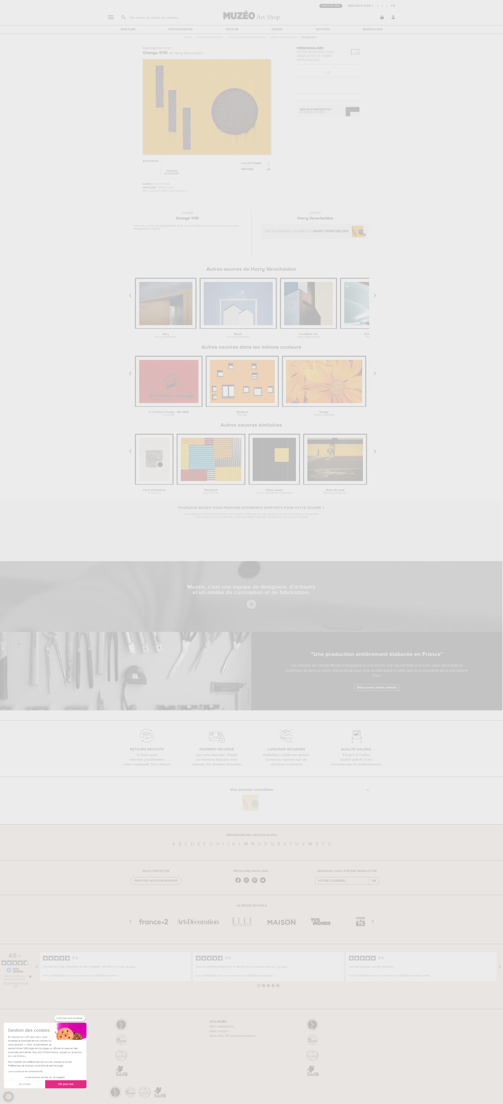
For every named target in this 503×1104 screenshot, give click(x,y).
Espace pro (330, 6)
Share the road (335, 491)
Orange (324, 413)
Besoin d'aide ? (361, 6)
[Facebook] (239, 882)
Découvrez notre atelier (377, 687)
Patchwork (211, 491)
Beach (238, 335)
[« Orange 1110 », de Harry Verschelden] (250, 803)
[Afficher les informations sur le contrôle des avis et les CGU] (30, 976)
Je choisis (24, 1084)
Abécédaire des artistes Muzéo (251, 835)
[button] (8, 1096)
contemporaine (203, 225)
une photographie (165, 225)
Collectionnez (251, 163)
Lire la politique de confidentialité (25, 1071)
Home (188, 37)
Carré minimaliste (154, 491)
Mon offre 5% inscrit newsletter (233, 1035)
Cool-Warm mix (308, 335)
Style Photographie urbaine (246, 37)
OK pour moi (65, 1084)
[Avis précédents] (36, 967)
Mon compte (219, 1031)
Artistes (323, 29)
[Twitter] (264, 882)
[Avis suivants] (500, 967)
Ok (374, 880)
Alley (165, 335)
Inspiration (373, 29)
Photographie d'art (209, 37)
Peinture (128, 29)
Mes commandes (222, 1026)
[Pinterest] (256, 882)
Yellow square (274, 491)
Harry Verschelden (283, 37)
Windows (242, 413)
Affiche (232, 29)
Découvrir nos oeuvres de (306, 231)
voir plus (130, 966)
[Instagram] (247, 882)
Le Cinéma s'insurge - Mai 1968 (169, 413)
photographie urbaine (146, 228)
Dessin (277, 29)
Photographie (180, 29)
